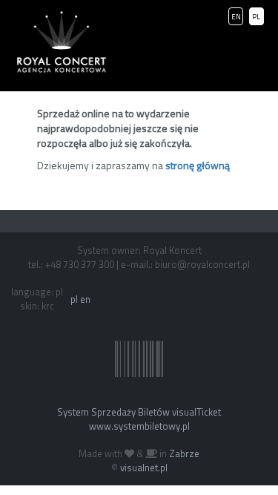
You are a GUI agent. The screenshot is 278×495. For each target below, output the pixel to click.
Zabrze (184, 453)
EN (236, 16)
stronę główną (197, 165)
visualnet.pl (144, 467)
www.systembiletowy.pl (139, 426)
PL (256, 16)
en (85, 299)
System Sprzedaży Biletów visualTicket (139, 411)
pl (74, 299)
